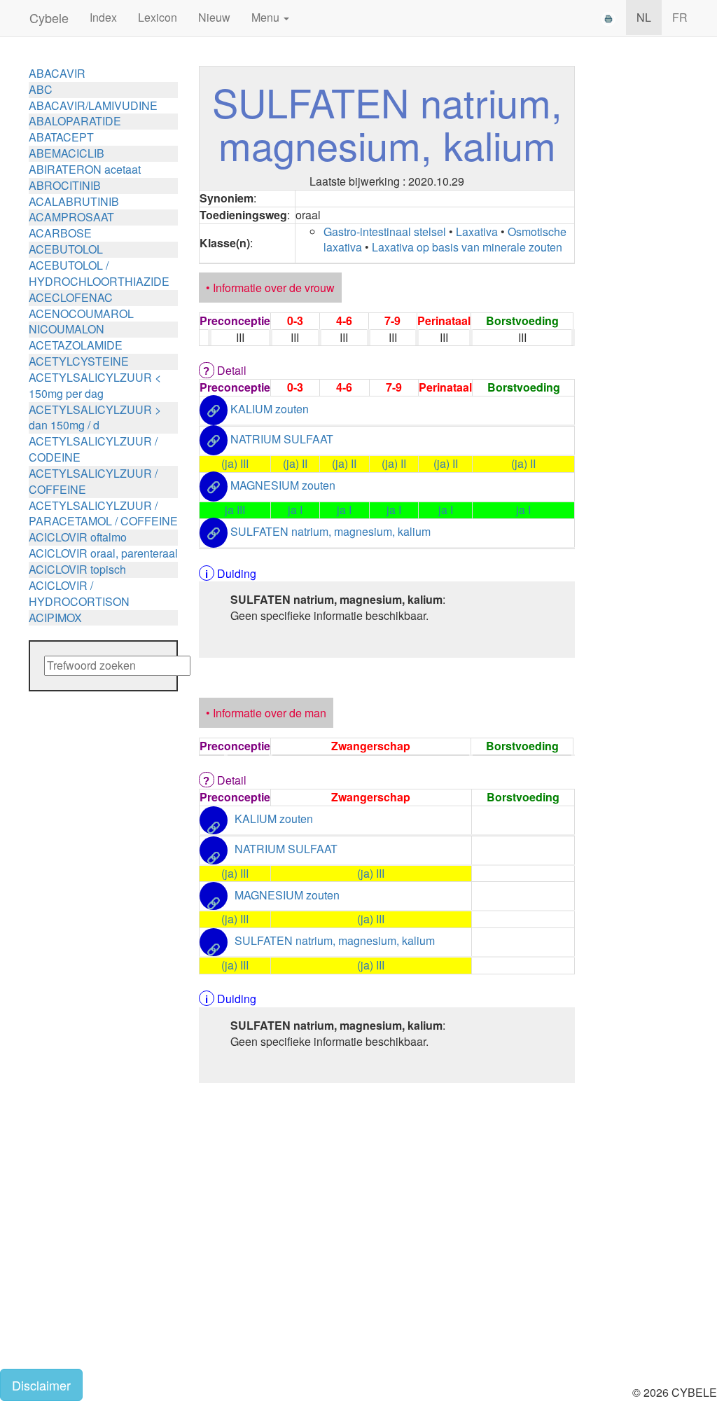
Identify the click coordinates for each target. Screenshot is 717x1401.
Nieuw (214, 17)
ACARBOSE (60, 233)
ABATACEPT (61, 137)
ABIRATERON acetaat (85, 169)
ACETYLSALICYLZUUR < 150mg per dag (95, 385)
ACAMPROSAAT (71, 217)
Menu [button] (266, 17)
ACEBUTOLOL (66, 249)
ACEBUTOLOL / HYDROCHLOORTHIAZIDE (99, 273)
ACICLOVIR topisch (77, 569)
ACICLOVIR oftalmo (78, 537)
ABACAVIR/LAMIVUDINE (93, 105)
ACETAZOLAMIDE (76, 345)
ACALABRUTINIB (74, 201)
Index (103, 17)
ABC (41, 89)
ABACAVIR (57, 73)
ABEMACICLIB (66, 153)
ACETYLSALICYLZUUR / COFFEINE (93, 481)
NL (643, 17)
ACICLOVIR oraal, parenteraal (103, 553)
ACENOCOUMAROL (81, 313)
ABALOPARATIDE (75, 121)
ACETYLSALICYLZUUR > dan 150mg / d (95, 417)
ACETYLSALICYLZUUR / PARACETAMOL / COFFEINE (103, 513)
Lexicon (157, 17)
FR (680, 17)
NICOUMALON (66, 329)
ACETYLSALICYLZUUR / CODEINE (93, 449)
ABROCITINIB (65, 185)
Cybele (49, 17)
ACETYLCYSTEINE (79, 361)
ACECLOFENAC (71, 297)
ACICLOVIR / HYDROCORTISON (79, 593)
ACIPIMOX (55, 617)
